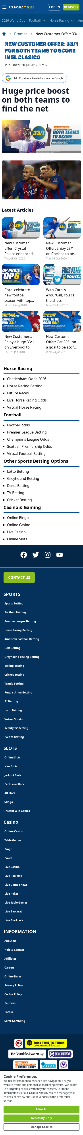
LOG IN (54, 7)
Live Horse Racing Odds (27, 400)
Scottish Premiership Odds (29, 446)
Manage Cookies (41, 1127)
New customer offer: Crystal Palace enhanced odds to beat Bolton (18, 248)
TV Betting (15, 492)
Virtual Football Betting (26, 453)
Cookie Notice (38, 1093)
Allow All (41, 1109)
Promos (20, 33)
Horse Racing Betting (24, 385)
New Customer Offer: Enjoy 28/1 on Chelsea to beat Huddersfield (61, 248)
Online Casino (18, 524)
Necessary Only (41, 1118)
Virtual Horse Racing (24, 407)
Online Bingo (18, 517)
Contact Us (19, 577)
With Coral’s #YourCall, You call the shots (61, 295)
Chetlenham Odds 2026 (26, 378)
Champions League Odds (28, 439)
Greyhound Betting (23, 478)
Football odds (18, 425)
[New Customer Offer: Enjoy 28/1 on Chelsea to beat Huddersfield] (62, 228)
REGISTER (71, 7)
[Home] (4, 34)
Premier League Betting (27, 432)
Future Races (18, 393)
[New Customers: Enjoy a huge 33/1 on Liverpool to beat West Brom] (21, 321)
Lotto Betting (18, 471)
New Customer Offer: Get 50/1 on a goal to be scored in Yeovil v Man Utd (62, 342)
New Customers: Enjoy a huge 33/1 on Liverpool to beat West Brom (19, 342)
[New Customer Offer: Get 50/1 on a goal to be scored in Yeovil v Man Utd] (62, 321)
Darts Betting (18, 485)
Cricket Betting (19, 499)
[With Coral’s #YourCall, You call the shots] (62, 274)
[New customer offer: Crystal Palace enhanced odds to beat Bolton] (21, 228)
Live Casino (16, 531)
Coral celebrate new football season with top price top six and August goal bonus (20, 295)
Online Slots (17, 539)
